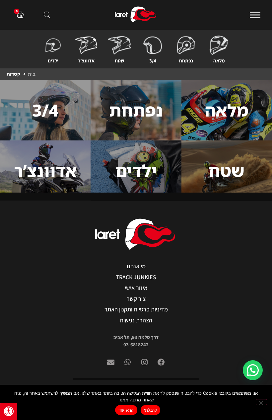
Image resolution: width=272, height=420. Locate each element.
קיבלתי (150, 410)
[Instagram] (144, 362)
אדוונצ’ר (86, 60)
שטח (119, 60)
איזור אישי (136, 288)
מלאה (219, 60)
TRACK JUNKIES (136, 277)
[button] (253, 370)
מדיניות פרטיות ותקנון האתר (136, 309)
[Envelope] (110, 362)
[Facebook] (161, 362)
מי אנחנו (136, 266)
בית (31, 74)
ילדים (53, 60)
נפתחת (186, 60)
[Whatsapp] (127, 362)
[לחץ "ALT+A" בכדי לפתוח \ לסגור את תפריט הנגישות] (8, 411)
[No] (261, 402)
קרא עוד (126, 410)
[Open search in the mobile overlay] (47, 15)
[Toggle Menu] (255, 15)
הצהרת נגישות (136, 320)
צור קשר (136, 298)
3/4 (152, 60)
